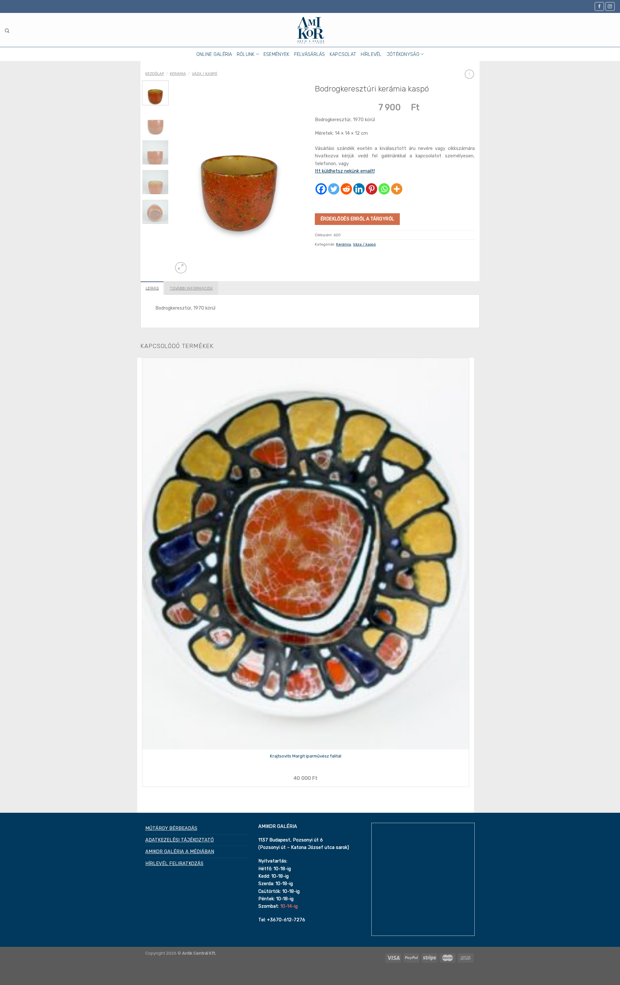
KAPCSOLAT (343, 54)
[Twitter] (333, 189)
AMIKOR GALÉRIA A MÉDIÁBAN (179, 851)
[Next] (195, 264)
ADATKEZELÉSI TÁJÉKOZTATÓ (179, 840)
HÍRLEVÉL (371, 54)
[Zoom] (180, 267)
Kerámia (178, 73)
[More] (396, 189)
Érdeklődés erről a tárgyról (357, 219)
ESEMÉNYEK (277, 54)
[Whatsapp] (384, 189)
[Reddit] (346, 189)
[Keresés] (7, 31)
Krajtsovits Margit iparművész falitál (305, 756)
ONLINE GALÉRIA (214, 54)
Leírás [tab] (152, 288)
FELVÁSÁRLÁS (309, 54)
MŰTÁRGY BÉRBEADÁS (171, 828)
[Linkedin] (359, 189)
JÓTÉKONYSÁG (403, 54)
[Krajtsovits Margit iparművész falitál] (305, 553)
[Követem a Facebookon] (599, 6)
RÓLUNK (246, 54)
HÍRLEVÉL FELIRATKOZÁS (174, 863)
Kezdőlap (154, 73)
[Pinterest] (371, 189)
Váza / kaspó (204, 73)
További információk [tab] (191, 288)
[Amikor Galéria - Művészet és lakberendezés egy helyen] (310, 30)
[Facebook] (321, 189)
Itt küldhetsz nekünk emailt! (345, 171)
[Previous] (143, 802)
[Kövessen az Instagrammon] (610, 6)
